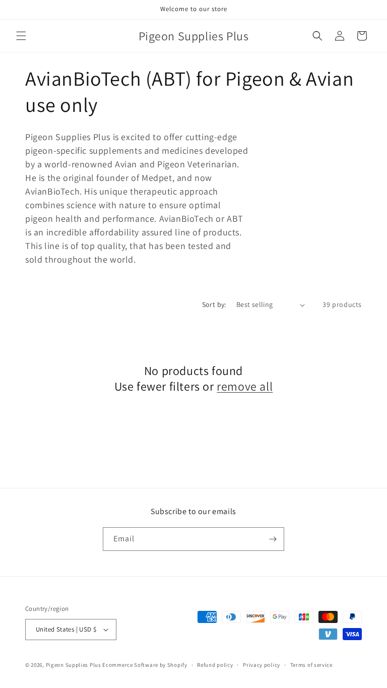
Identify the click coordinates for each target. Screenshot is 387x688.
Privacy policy (261, 664)
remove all (245, 386)
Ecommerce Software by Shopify (144, 664)
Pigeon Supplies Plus (73, 664)
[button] (21, 36)
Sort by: (214, 304)
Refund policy (215, 664)
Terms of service (311, 664)
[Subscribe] (273, 539)
